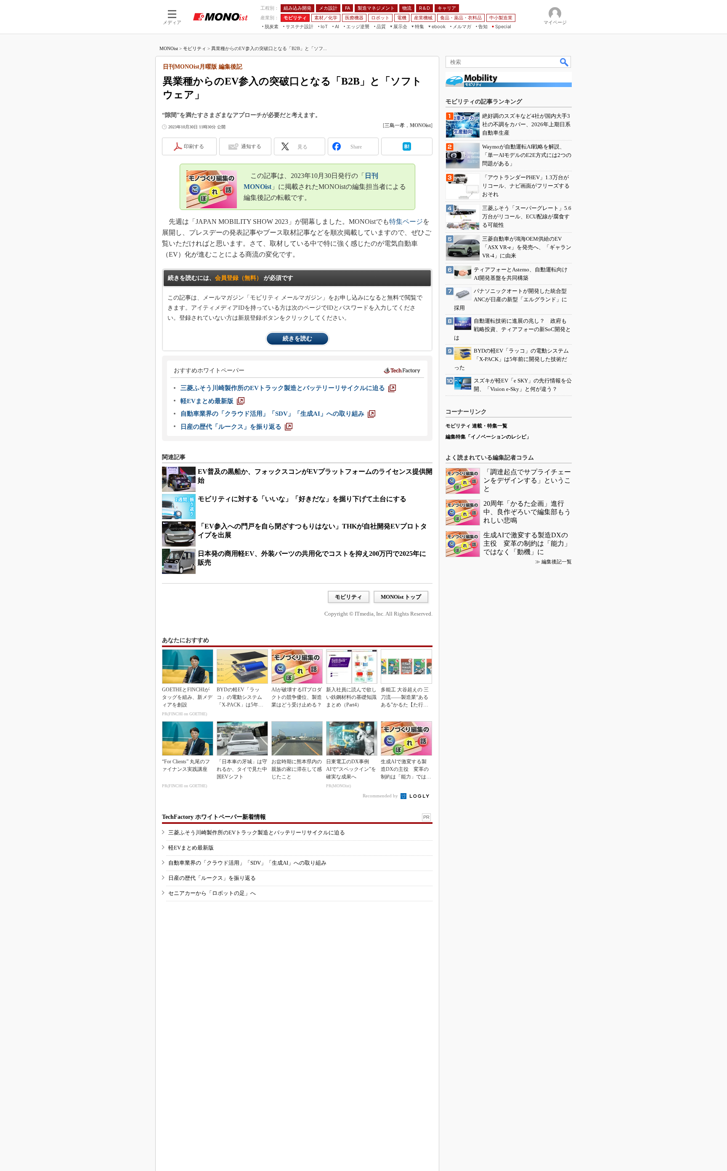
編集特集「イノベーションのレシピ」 (488, 437)
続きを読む (297, 338)
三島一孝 (395, 125)
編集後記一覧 (556, 562)
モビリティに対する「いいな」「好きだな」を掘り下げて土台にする (302, 498)
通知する (251, 146)
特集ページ (406, 221)
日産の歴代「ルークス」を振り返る (212, 878)
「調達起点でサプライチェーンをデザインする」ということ (527, 480)
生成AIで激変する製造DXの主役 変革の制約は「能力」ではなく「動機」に (527, 543)
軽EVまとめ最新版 (191, 847)
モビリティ (194, 48)
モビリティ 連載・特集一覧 (476, 426)
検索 (564, 62)
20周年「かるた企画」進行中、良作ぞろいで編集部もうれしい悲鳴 (527, 512)
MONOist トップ (401, 597)
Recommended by (381, 795)
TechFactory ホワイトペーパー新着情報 (214, 817)
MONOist (168, 48)
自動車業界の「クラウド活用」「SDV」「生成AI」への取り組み (247, 863)
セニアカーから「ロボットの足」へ (212, 893)
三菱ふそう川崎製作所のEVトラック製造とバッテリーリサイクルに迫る (256, 832)
